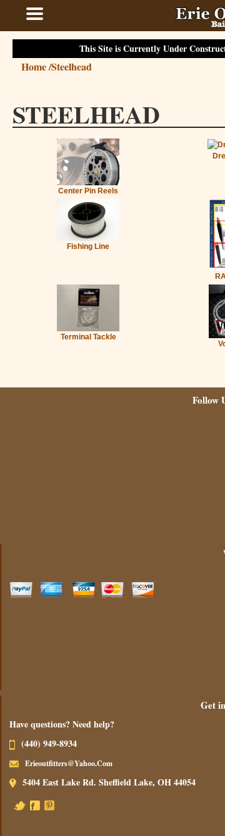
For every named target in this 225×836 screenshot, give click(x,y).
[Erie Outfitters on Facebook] (47, 804)
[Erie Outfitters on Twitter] (32, 804)
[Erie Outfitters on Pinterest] (61, 804)
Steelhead (83, 66)
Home (48, 66)
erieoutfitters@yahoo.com (80, 763)
